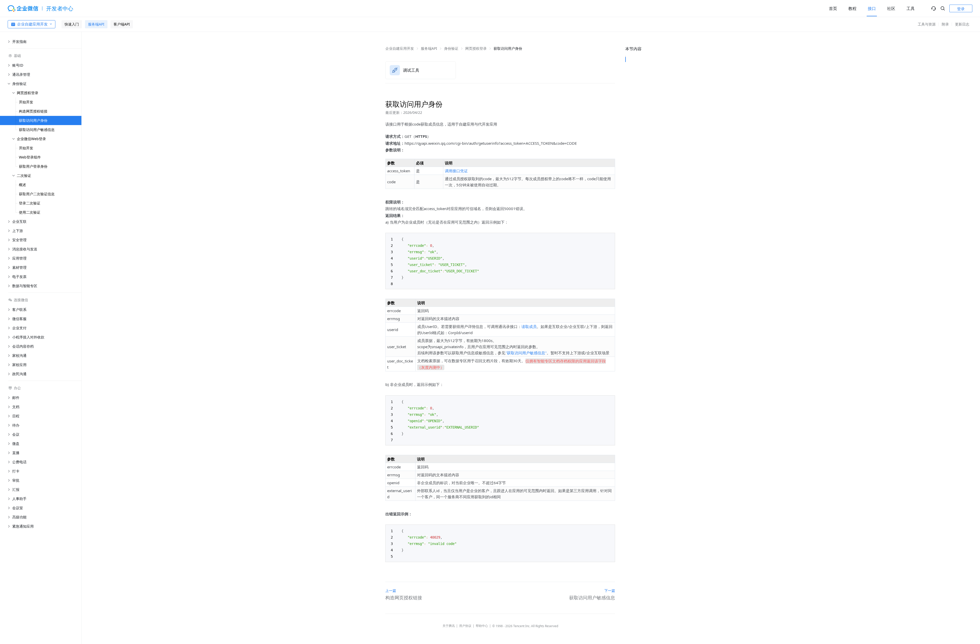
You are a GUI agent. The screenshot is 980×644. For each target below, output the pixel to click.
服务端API (96, 24)
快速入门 (72, 24)
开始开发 (26, 102)
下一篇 (609, 590)
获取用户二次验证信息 (37, 193)
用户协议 (465, 626)
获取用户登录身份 (33, 166)
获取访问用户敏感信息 (37, 129)
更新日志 (962, 24)
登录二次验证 (29, 203)
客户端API (122, 24)
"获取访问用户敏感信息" (526, 352)
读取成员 (529, 326)
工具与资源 (927, 24)
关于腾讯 (449, 626)
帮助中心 (482, 626)
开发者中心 (60, 8)
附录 (945, 24)
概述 (22, 184)
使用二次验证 (29, 212)
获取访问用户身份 (33, 120)
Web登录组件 (30, 157)
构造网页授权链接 (33, 111)
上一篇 (390, 590)
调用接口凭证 (456, 170)
